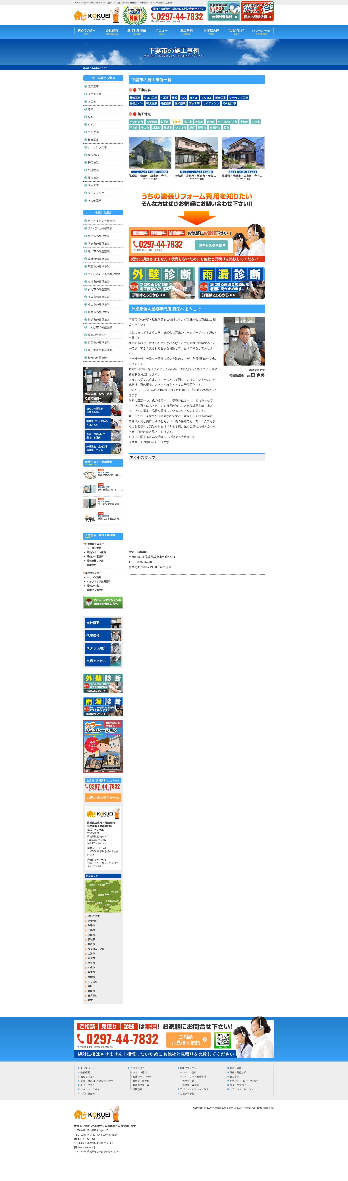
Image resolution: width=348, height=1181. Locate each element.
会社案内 (111, 32)
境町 (192, 127)
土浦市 (244, 121)
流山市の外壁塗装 (99, 251)
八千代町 (151, 121)
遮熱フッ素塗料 (95, 556)
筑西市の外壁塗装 (99, 266)
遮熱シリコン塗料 (96, 552)
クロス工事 (150, 97)
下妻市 (176, 121)
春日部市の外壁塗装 (100, 350)
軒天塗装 (151, 103)
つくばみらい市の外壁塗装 (104, 274)
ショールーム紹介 (89, 1089)
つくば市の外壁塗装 (100, 327)
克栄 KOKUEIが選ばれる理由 (96, 1081)
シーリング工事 (238, 97)
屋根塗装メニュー (189, 1068)
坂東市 (156, 127)
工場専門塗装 (187, 1093)
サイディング (211, 103)
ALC (183, 97)
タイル (194, 97)
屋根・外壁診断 (238, 1072)
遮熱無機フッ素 (95, 560)
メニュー (161, 32)
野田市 (202, 127)
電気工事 (135, 97)
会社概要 (93, 623)
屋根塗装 (180, 103)
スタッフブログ (238, 1085)
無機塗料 (91, 565)
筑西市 (211, 121)
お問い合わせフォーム (103, 797)
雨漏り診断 (236, 1068)
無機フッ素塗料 (95, 590)
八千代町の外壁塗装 (100, 228)
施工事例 (186, 32)
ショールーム (261, 32)
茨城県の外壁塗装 (99, 258)
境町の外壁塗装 (97, 334)
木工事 (165, 97)
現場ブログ (236, 32)
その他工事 (229, 103)
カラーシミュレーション (243, 1089)
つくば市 (180, 127)
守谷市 (134, 127)
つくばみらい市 (227, 121)
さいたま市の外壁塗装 (101, 220)
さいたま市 (136, 121)
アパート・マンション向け (194, 1089)
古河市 (256, 121)
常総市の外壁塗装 (99, 319)
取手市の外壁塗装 (99, 236)
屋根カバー (136, 103)
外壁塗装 (166, 103)
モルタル (206, 97)
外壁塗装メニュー (139, 1068)
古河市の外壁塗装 (99, 289)
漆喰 (174, 97)
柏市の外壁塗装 (97, 357)
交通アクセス (96, 661)
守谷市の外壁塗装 (99, 296)
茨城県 (199, 121)
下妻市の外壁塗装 (99, 243)
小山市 (145, 127)
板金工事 (220, 97)
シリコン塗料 (94, 548)
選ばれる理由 (136, 32)
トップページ (87, 1068)
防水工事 (194, 103)
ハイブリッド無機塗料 (99, 581)
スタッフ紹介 (96, 648)
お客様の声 (211, 32)
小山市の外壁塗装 (99, 304)
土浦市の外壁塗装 (99, 281)
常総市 (168, 127)
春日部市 (215, 127)
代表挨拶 (93, 635)
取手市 (165, 121)
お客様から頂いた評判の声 (244, 1081)
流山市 (188, 121)
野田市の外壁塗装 (99, 342)
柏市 (226, 127)
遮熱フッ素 (93, 585)
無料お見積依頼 (210, 245)
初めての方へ (87, 32)
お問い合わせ (87, 1093)
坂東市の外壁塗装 (99, 312)
